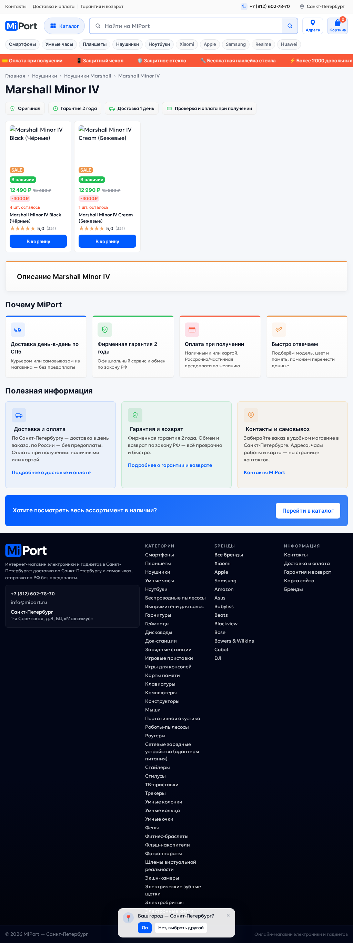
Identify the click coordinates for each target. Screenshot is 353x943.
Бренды (293, 589)
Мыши (153, 710)
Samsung (236, 44)
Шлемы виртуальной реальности (170, 865)
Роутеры (155, 735)
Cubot (221, 649)
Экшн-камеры (162, 878)
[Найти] (289, 25)
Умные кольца (162, 810)
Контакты (16, 6)
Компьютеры (161, 692)
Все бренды (228, 555)
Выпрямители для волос (174, 606)
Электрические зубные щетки (173, 890)
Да (145, 928)
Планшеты (95, 44)
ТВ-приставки (162, 784)
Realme (263, 44)
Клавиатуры (160, 684)
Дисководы (158, 632)
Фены (152, 827)
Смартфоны (22, 44)
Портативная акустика (172, 718)
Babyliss (224, 606)
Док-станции (161, 641)
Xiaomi (187, 44)
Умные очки (159, 819)
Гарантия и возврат (102, 6)
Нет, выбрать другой (181, 928)
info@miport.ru (29, 602)
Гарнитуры (158, 615)
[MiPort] (21, 26)
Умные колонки (163, 802)
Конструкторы (162, 701)
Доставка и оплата (53, 6)
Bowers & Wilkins (234, 641)
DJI (217, 658)
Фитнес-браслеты (167, 836)
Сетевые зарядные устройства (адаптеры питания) (172, 751)
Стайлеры (157, 767)
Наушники (127, 44)
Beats (221, 615)
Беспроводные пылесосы (175, 598)
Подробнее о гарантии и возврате (170, 465)
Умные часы (59, 44)
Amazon (224, 589)
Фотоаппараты (163, 853)
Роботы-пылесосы (167, 727)
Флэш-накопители (167, 845)
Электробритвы (164, 902)
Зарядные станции (168, 649)
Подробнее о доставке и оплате (51, 472)
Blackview (226, 624)
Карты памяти (162, 675)
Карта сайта (299, 580)
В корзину (38, 241)
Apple (210, 44)
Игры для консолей (168, 667)
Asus (219, 598)
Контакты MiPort (264, 472)
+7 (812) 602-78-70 (33, 593)
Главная (15, 76)
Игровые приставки (169, 658)
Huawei (289, 44)
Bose (219, 632)
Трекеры (155, 793)
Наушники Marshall (87, 76)
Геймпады (157, 624)
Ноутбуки (159, 44)
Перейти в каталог (308, 510)
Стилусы (155, 776)
